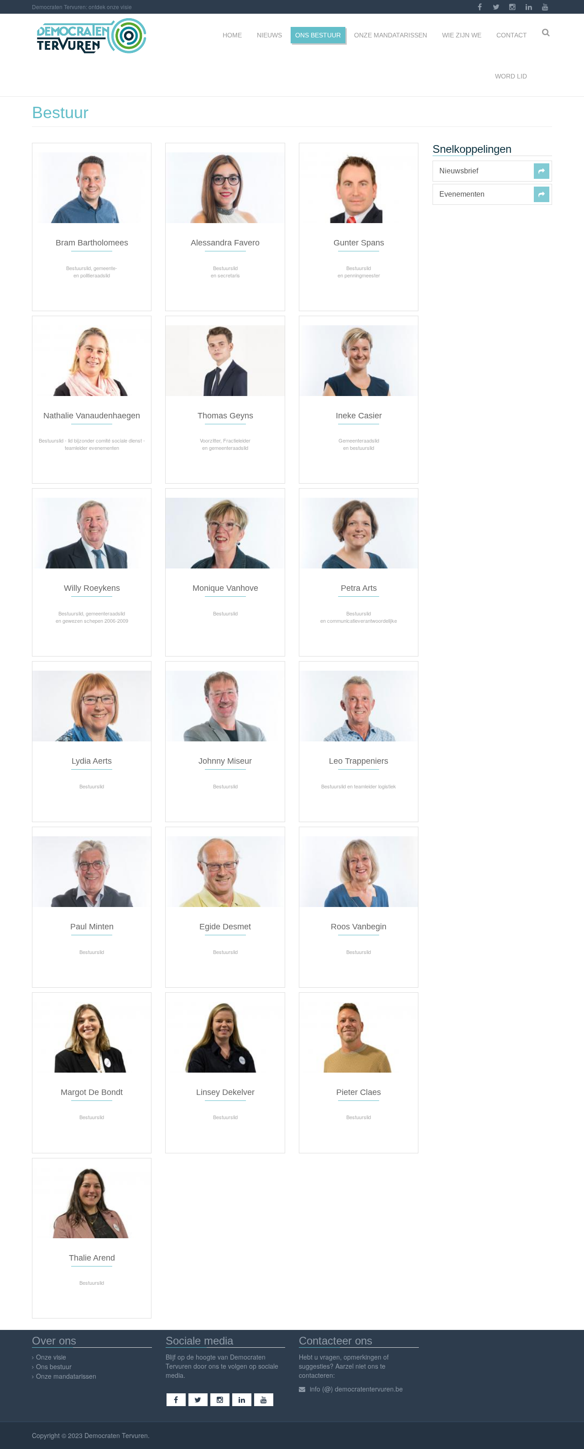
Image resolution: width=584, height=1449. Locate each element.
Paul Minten (92, 926)
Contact (511, 35)
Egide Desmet (225, 926)
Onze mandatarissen (390, 35)
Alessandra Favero (225, 242)
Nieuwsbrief (458, 171)
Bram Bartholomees (92, 242)
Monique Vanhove (225, 588)
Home (231, 35)
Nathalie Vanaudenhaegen (91, 415)
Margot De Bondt (92, 1092)
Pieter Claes (358, 1092)
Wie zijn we (460, 35)
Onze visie (51, 1356)
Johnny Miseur (225, 761)
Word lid (510, 76)
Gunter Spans (359, 242)
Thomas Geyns (225, 415)
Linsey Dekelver (225, 1092)
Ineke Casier (359, 415)
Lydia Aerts (92, 761)
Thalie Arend (92, 1257)
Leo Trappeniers (358, 761)
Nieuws (268, 35)
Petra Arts (359, 588)
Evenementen (462, 194)
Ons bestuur (318, 35)
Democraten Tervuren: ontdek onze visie (82, 6)
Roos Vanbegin (358, 926)
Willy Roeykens (92, 588)
